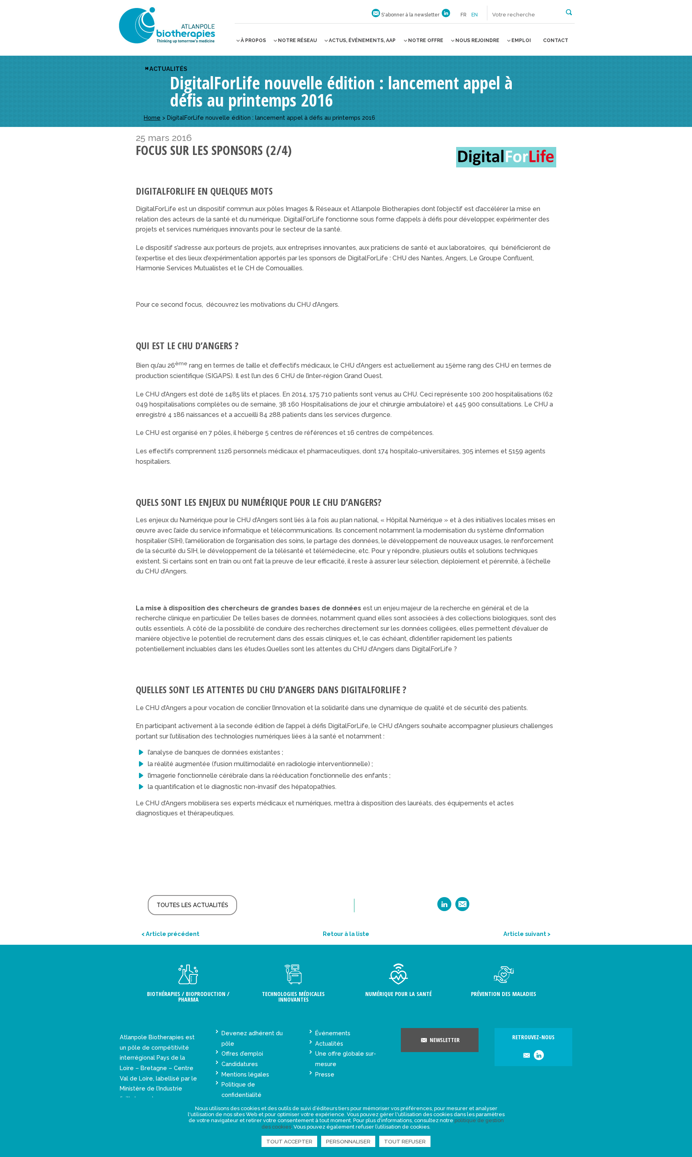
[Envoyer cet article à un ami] (462, 906)
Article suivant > (527, 933)
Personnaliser (348, 1141)
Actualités (168, 68)
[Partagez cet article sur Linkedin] (444, 906)
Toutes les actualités (192, 904)
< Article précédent (170, 933)
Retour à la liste (346, 933)
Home (152, 117)
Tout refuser (405, 1141)
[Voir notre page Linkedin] (446, 15)
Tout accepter (289, 1141)
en (474, 15)
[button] (569, 12)
